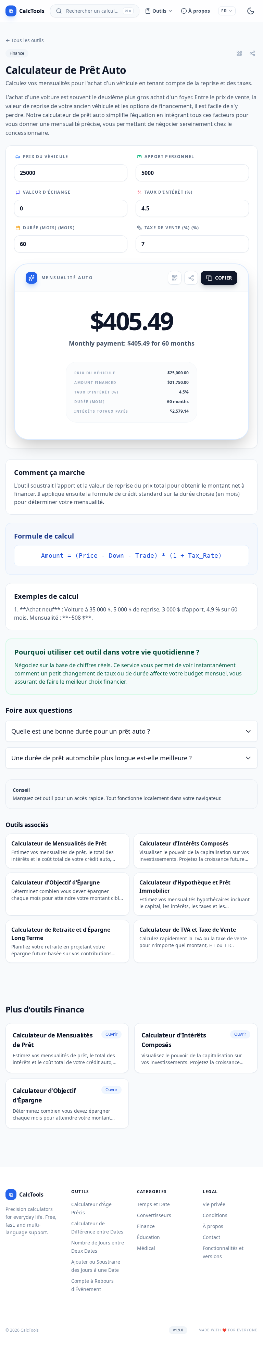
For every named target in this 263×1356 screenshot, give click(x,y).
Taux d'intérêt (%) (169, 192)
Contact (211, 1237)
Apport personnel (169, 156)
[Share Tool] (252, 53)
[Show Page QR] (239, 53)
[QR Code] (174, 278)
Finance (17, 53)
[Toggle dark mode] (251, 11)
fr (224, 11)
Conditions (215, 1215)
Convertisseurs (154, 1215)
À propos (199, 11)
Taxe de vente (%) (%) (172, 228)
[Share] (191, 278)
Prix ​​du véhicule (45, 156)
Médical (146, 1248)
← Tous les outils (24, 40)
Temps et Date (153, 1204)
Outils (159, 11)
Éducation (148, 1237)
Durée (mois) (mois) (49, 228)
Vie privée (214, 1204)
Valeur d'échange (47, 192)
